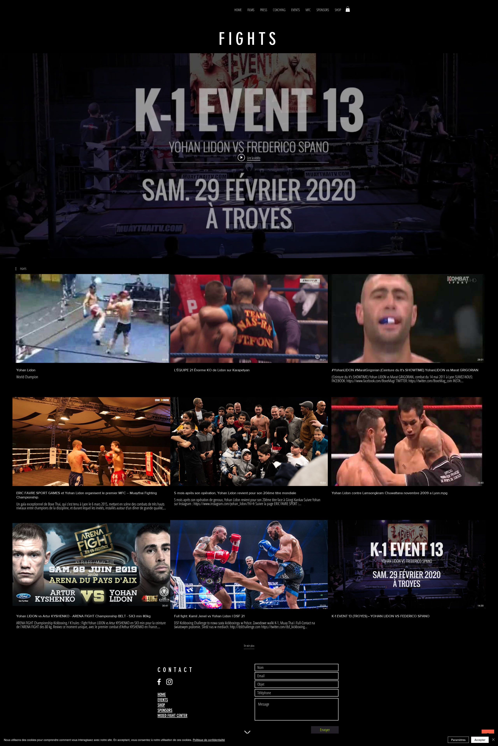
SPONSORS (165, 710)
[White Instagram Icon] (169, 682)
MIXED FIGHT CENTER (172, 715)
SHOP (161, 705)
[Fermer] (493, 740)
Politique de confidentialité (209, 740)
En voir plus (249, 645)
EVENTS (163, 699)
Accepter (479, 740)
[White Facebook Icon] (159, 682)
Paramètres (458, 740)
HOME (162, 694)
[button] (347, 9)
